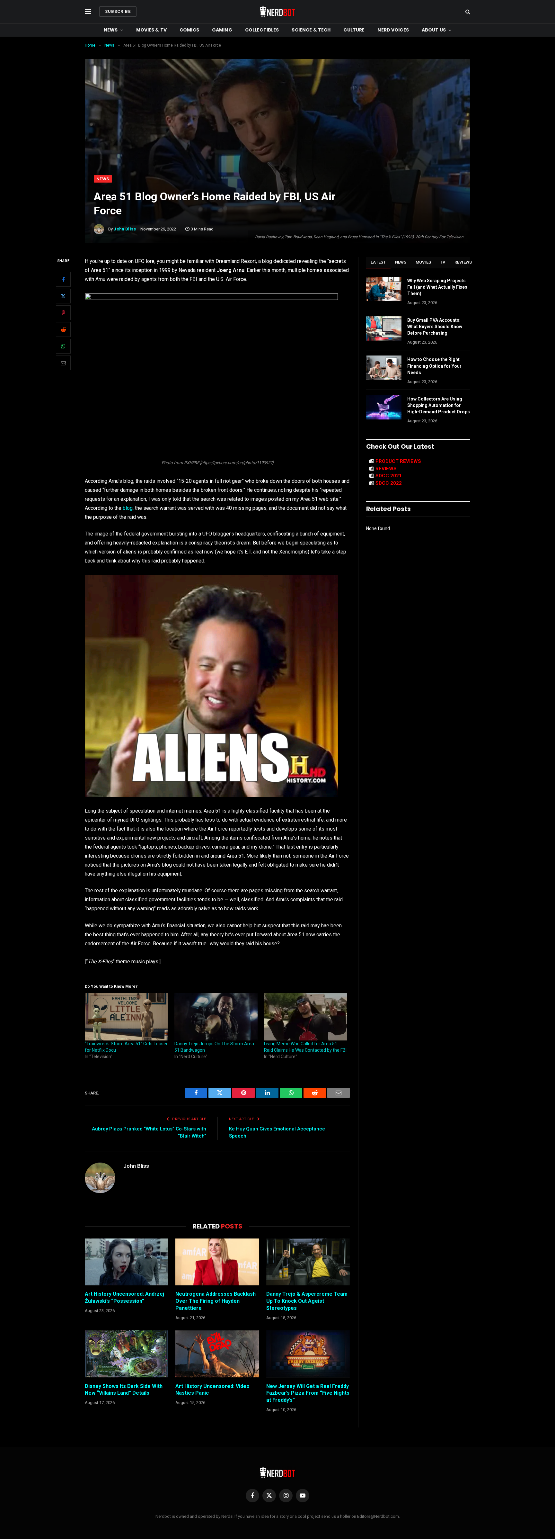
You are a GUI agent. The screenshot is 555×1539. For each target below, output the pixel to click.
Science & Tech (311, 30)
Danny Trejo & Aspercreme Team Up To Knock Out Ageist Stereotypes (307, 1301)
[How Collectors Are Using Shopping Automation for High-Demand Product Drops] (383, 407)
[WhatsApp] (63, 346)
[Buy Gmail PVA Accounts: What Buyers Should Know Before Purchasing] (383, 328)
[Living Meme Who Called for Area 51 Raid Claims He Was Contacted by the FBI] (305, 1017)
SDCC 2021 (388, 476)
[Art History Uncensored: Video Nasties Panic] (217, 1353)
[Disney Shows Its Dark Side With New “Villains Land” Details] (126, 1353)
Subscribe (118, 11)
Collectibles (262, 30)
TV (442, 262)
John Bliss (125, 229)
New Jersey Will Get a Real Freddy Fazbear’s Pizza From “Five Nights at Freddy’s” (307, 1393)
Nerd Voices (393, 30)
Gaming (222, 30)
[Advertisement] (277, 127)
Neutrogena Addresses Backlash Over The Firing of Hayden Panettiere (215, 1301)
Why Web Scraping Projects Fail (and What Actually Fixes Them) (437, 287)
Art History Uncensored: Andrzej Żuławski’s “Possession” (124, 1297)
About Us (434, 30)
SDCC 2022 (388, 483)
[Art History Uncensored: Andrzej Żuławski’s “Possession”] (126, 1261)
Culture (354, 30)
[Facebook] (63, 279)
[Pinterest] (63, 312)
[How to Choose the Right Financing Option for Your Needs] (383, 368)
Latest (378, 262)
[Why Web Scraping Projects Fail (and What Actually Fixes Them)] (383, 289)
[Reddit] (63, 329)
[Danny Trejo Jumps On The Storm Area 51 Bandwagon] (216, 1017)
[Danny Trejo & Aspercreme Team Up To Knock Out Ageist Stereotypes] (308, 1261)
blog (128, 508)
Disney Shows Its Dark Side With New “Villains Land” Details (124, 1389)
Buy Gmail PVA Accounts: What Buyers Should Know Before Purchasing (434, 327)
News (111, 30)
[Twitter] (63, 296)
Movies (423, 262)
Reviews (463, 262)
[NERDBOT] (277, 11)
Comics (189, 30)
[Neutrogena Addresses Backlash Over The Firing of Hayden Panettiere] (217, 1261)
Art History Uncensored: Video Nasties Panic (212, 1389)
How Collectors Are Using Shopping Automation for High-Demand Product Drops (438, 405)
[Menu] (88, 11)
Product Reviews (398, 461)
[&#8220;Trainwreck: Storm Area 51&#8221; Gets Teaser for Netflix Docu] (126, 1017)
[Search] (467, 11)
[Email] (63, 363)
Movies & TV (151, 30)
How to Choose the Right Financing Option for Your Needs (434, 366)
